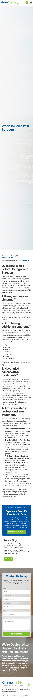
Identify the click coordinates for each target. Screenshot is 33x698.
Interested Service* (7, 595)
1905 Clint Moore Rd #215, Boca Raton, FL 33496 (15, 696)
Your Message (6, 618)
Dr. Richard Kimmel (24, 260)
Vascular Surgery (7, 257)
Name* (4, 588)
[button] (31, 2)
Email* (4, 610)
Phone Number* (7, 603)
